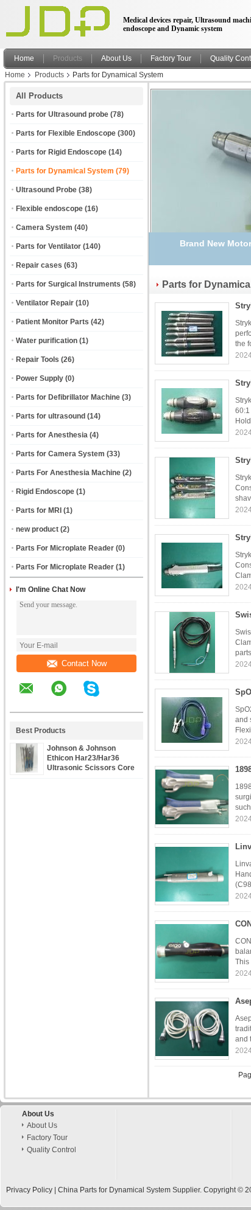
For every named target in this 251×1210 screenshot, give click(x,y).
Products (67, 58)
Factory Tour (170, 58)
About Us (116, 58)
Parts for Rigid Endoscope (61, 152)
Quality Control (51, 1150)
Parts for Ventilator (48, 246)
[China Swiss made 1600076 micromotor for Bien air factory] (192, 642)
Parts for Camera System (60, 454)
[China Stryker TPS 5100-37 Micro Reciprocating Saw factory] (192, 333)
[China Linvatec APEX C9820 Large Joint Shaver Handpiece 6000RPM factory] (192, 874)
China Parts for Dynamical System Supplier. (130, 1190)
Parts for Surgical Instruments (68, 284)
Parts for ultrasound (50, 416)
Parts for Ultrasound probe (62, 114)
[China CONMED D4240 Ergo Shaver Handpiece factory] (192, 951)
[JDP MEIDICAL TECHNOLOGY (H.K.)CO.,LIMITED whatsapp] (66, 697)
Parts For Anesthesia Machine (68, 472)
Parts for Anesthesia (52, 435)
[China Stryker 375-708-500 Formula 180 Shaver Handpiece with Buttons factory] (192, 565)
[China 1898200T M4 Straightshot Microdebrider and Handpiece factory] (192, 797)
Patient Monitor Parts (52, 322)
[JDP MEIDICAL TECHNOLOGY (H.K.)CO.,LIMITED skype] (99, 697)
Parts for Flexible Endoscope (66, 133)
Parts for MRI (39, 510)
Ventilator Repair (45, 303)
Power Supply (39, 378)
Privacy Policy (29, 1190)
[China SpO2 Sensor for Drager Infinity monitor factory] (192, 720)
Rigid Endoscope (45, 491)
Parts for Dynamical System (65, 171)
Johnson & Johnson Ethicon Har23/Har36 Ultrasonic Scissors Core (91, 758)
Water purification (46, 340)
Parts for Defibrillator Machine (68, 397)
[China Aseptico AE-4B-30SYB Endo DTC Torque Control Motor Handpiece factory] (192, 1029)
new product (37, 529)
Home (24, 58)
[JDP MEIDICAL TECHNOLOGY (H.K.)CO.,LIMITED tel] (124, 701)
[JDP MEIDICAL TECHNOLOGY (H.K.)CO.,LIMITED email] (34, 697)
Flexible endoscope (49, 208)
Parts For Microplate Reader (65, 548)
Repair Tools (37, 359)
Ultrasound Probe (46, 190)
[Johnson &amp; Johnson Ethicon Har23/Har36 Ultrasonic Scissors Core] (27, 770)
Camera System (44, 227)
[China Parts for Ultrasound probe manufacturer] (60, 21)
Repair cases (39, 265)
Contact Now (84, 663)
